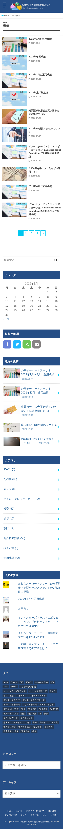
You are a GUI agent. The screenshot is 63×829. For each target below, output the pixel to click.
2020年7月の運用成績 (31, 598)
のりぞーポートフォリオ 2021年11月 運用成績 (37, 392)
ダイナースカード (37, 695)
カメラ (9, 488)
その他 (10, 479)
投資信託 (32, 709)
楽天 (46, 713)
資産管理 (49, 727)
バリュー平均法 (30, 704)
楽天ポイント (26, 718)
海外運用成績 (24, 727)
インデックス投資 (28, 687)
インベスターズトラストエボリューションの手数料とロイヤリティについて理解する (38, 621)
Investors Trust (41, 682)
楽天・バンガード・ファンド (17, 722)
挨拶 (9, 518)
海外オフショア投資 (48, 722)
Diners (14, 682)
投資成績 (43, 709)
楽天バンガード (11, 718)
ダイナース (21, 695)
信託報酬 (8, 709)
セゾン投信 (9, 695)
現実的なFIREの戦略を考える (39, 426)
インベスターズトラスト (15, 691)
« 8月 (6, 318)
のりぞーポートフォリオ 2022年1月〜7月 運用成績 (37, 374)
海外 (35, 722)
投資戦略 (54, 709)
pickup (14, 687)
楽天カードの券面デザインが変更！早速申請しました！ (38, 410)
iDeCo (9, 469)
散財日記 (32, 713)
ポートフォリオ (46, 704)
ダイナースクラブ (12, 700)
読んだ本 (11, 548)
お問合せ (23, 608)
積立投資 (37, 727)
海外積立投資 (14, 538)
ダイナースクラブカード (34, 700)
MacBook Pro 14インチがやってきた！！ (37, 440)
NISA (6, 687)
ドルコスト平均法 (12, 704)
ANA (6, 682)
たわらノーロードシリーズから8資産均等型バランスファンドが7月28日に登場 (39, 587)
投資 (9, 508)
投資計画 (8, 713)
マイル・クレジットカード (22, 498)
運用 (16, 731)
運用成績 (12, 557)
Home (10, 811)
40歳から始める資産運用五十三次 (34, 822)
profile (19, 811)
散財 (9, 528)
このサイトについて (35, 811)
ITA (52, 682)
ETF (21, 682)
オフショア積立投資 (38, 691)
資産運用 (8, 731)
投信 (16, 709)
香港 (34, 731)
